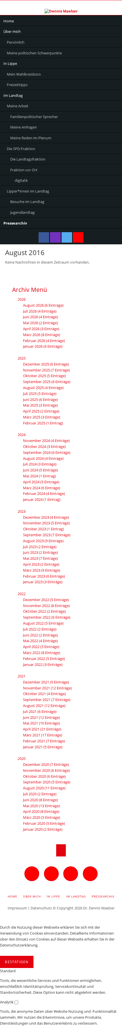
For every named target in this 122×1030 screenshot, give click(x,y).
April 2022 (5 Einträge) (41, 646)
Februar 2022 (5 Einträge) (44, 658)
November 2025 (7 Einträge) (46, 370)
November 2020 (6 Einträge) (46, 770)
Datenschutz (41, 908)
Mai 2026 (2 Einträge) (40, 322)
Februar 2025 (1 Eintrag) (43, 423)
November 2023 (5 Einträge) (46, 522)
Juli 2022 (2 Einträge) (39, 629)
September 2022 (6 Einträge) (46, 617)
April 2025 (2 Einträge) (41, 411)
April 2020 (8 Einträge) (41, 811)
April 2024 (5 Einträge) (41, 481)
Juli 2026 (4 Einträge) (39, 311)
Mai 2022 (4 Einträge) (40, 640)
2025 (22, 358)
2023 (22, 511)
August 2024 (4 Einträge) (43, 458)
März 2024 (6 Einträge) (41, 487)
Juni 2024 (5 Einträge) (40, 470)
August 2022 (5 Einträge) (43, 623)
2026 (22, 299)
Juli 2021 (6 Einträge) (39, 711)
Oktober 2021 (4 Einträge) (44, 693)
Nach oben (61, 850)
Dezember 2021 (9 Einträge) (46, 682)
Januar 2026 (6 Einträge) (42, 346)
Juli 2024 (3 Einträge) (39, 464)
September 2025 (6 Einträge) (46, 381)
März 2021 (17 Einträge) (42, 735)
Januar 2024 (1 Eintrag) (41, 499)
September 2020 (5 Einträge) (46, 782)
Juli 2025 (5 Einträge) (39, 393)
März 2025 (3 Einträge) (41, 417)
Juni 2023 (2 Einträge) (40, 552)
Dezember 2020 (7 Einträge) (46, 764)
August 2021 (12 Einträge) (44, 705)
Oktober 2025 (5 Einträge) (44, 375)
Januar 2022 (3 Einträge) (42, 664)
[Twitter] (67, 237)
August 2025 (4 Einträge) (43, 387)
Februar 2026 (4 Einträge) (44, 340)
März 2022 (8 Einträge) (41, 652)
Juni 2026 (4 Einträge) (40, 316)
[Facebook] (44, 237)
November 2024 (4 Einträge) (46, 440)
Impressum (17, 908)
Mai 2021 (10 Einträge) (41, 723)
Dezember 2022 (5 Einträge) (46, 599)
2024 (22, 434)
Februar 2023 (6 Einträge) (44, 576)
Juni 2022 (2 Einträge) (40, 635)
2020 (22, 758)
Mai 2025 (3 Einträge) (40, 405)
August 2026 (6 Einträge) (43, 305)
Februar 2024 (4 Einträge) (44, 493)
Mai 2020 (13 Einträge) (41, 805)
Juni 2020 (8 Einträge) (40, 799)
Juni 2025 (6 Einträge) (40, 399)
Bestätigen (16, 962)
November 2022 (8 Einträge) (46, 605)
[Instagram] (55, 237)
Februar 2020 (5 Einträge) (44, 823)
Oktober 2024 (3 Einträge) (44, 446)
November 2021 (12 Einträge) (47, 688)
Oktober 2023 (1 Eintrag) (43, 528)
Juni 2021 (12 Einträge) (41, 717)
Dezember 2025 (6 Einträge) (46, 364)
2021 (22, 676)
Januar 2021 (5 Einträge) (42, 746)
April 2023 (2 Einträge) (41, 564)
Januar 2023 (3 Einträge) (42, 581)
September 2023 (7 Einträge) (46, 534)
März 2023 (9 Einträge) (41, 570)
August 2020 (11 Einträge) (44, 787)
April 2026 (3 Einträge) (41, 328)
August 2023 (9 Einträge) (43, 540)
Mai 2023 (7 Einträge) (40, 558)
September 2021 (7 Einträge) (46, 699)
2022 (22, 593)
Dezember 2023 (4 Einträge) (46, 517)
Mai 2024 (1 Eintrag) (39, 475)
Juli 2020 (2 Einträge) (39, 793)
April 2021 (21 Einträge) (42, 729)
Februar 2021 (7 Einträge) (44, 740)
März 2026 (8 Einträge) (41, 334)
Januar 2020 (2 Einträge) (42, 829)
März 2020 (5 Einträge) (41, 817)
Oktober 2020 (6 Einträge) (44, 776)
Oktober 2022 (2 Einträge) (44, 611)
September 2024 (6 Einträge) (46, 452)
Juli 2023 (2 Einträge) (39, 546)
